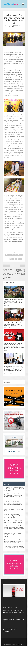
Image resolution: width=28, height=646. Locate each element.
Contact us (14, 644)
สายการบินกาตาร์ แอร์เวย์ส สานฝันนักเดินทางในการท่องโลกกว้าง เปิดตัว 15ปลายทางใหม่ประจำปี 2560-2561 (13, 324)
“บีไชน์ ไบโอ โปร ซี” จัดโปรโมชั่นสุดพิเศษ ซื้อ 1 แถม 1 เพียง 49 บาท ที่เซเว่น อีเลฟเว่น (13, 535)
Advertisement (7, 644)
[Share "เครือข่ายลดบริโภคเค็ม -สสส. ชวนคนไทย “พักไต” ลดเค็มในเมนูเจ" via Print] (21, 254)
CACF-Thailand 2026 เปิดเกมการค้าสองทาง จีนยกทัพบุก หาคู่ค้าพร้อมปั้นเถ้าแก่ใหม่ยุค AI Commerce (14, 489)
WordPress (14, 642)
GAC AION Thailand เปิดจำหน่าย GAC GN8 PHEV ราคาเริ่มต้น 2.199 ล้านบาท (13, 521)
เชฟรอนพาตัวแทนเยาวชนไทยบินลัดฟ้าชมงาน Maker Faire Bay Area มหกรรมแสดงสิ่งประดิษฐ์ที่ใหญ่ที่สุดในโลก (13, 301)
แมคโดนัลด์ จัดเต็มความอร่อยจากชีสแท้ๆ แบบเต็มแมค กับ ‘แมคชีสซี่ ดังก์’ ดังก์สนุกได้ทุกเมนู (14, 548)
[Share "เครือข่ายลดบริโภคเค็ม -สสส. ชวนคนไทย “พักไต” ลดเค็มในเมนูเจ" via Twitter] (9, 254)
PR (21, 26)
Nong (11, 26)
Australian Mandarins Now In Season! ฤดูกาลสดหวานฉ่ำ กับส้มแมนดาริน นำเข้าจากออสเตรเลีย (13, 509)
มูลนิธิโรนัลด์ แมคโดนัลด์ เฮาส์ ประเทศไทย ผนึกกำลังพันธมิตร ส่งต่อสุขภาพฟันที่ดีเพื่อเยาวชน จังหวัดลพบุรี (13, 503)
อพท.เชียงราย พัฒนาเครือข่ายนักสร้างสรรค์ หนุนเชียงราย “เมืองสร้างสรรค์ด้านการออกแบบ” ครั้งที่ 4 (13, 516)
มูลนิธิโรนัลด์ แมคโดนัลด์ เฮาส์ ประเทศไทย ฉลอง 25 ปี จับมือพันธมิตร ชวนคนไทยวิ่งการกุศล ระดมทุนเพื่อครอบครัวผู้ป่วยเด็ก (13, 496)
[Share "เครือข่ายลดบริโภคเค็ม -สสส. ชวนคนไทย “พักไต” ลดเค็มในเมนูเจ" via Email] (18, 254)
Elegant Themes (13, 640)
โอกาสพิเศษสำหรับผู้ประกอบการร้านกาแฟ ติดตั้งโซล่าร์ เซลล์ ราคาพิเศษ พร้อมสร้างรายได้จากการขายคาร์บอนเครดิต (14, 541)
